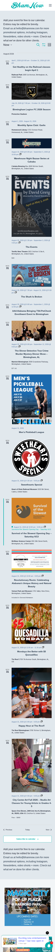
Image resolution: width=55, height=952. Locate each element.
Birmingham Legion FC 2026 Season (32, 109)
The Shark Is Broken (31, 296)
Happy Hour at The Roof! (32, 726)
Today (27, 830)
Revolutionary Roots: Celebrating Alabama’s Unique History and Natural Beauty (31, 583)
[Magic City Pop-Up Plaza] (27, 906)
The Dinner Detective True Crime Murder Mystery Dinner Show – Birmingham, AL (31, 353)
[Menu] (50, 5)
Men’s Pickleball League (31, 432)
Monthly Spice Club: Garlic (32, 125)
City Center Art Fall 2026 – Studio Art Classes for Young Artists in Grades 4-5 (31, 803)
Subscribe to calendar (25, 839)
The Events (31, 247)
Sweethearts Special (31, 484)
